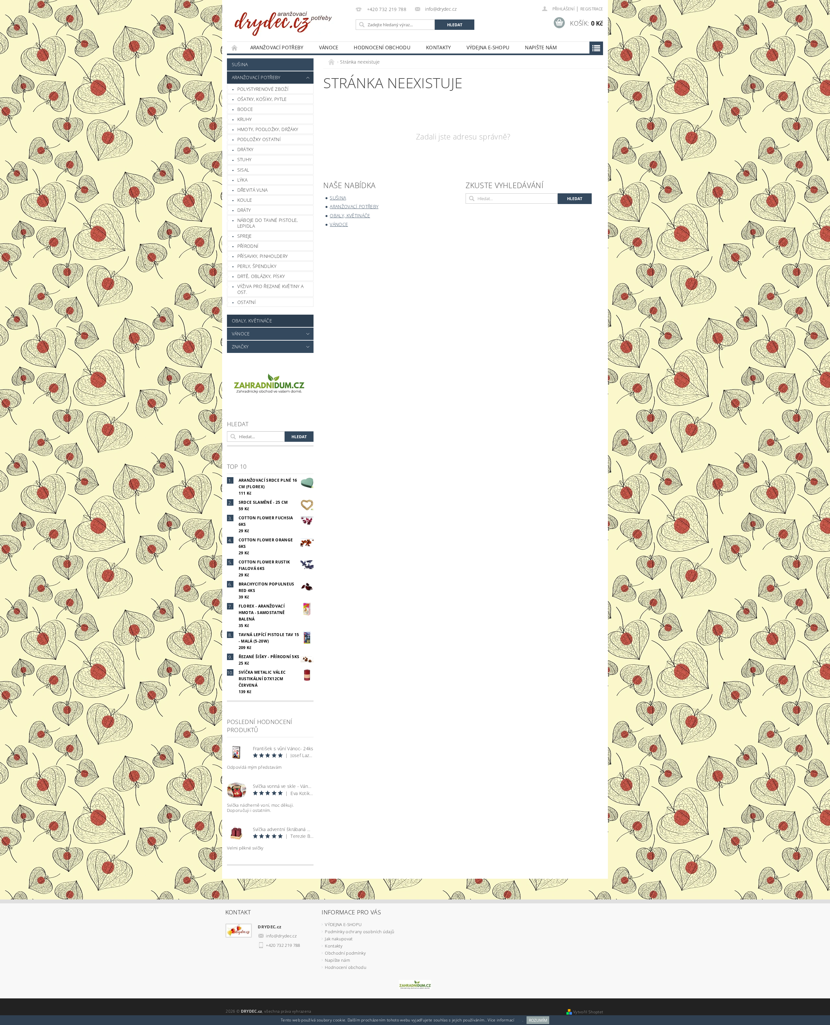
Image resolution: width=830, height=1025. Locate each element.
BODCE (245, 109)
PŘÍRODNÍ (248, 246)
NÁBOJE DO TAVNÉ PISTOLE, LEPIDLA (267, 223)
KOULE (244, 200)
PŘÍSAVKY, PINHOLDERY (262, 256)
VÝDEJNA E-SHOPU (488, 47)
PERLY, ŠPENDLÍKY (256, 266)
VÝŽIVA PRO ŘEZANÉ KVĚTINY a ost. (270, 289)
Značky (240, 347)
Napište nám (541, 47)
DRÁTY (244, 210)
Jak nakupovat (338, 939)
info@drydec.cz (281, 936)
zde (519, 1020)
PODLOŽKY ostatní (259, 139)
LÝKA (242, 180)
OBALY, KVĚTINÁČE (252, 321)
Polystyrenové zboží (263, 89)
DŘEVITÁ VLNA (252, 190)
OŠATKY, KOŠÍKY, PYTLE (262, 99)
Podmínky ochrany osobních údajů (359, 932)
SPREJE (244, 236)
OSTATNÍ (246, 302)
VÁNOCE (328, 47)
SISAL (243, 170)
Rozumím (538, 1020)
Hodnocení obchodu (382, 47)
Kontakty (438, 47)
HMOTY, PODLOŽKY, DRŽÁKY (267, 129)
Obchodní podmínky (345, 953)
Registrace (591, 9)
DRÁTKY (245, 149)
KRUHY (244, 119)
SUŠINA (240, 64)
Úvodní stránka (235, 47)
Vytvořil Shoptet (588, 1012)
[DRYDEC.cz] (283, 20)
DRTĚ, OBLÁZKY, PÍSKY (261, 276)
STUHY (244, 159)
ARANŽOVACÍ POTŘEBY (276, 47)
